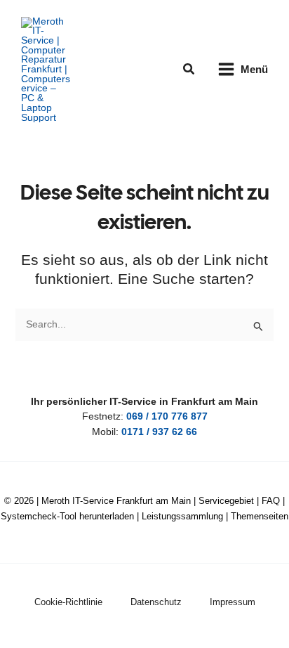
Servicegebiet (226, 500)
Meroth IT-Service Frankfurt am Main (116, 500)
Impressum (232, 602)
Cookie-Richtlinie (68, 602)
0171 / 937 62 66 (159, 432)
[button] (189, 69)
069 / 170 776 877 (167, 416)
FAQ (271, 500)
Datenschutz (156, 602)
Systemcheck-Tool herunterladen (67, 516)
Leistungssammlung (182, 516)
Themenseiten (259, 516)
